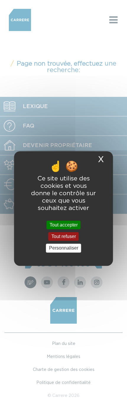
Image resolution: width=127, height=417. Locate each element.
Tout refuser (63, 236)
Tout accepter (64, 224)
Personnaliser (63, 248)
